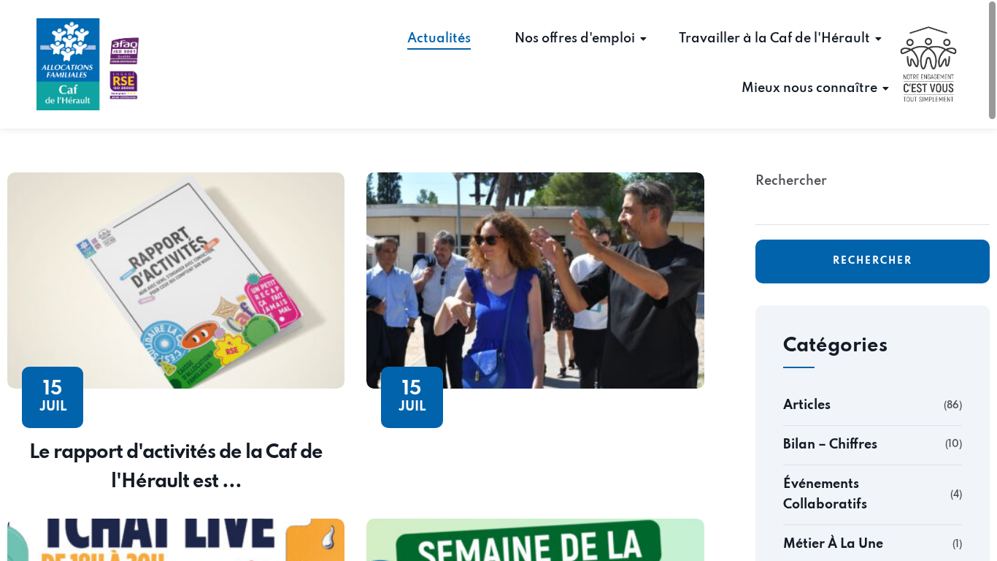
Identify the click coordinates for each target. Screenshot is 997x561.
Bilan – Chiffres (830, 444)
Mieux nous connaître (809, 88)
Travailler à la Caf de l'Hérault (774, 38)
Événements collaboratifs (825, 495)
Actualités (439, 38)
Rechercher (791, 181)
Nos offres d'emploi (575, 38)
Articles (807, 405)
